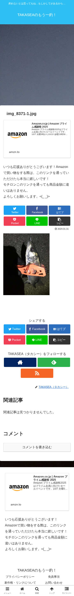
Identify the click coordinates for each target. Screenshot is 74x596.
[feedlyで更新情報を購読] (54, 362)
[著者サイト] (20, 362)
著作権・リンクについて (20, 582)
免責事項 (54, 576)
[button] (66, 429)
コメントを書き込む (37, 447)
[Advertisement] (37, 66)
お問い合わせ (53, 582)
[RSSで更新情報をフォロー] (37, 373)
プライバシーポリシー (20, 576)
